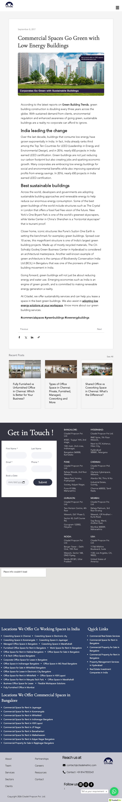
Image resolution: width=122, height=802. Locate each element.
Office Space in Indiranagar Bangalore (21, 663)
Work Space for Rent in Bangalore (66, 648)
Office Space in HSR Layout (52, 675)
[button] (118, 8)
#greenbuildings (54, 318)
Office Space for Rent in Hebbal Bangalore (23, 652)
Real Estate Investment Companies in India (100, 671)
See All (110, 356)
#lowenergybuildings (77, 318)
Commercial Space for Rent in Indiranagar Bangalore (28, 719)
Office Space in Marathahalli (61, 679)
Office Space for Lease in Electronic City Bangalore (27, 671)
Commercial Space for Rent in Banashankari (24, 731)
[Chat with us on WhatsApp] (114, 791)
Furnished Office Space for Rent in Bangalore (25, 648)
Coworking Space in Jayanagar (53, 640)
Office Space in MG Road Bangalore (60, 663)
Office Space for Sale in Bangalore (63, 652)
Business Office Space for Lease (19, 683)
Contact (39, 779)
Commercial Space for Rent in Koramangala (24, 711)
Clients (8, 786)
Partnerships (42, 758)
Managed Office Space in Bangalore (20, 643)
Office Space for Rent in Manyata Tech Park (24, 679)
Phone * (35, 462)
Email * (9, 462)
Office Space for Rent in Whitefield (20, 675)
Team (8, 765)
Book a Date (11, 475)
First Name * (12, 448)
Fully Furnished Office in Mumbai (19, 687)
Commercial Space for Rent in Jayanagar (22, 707)
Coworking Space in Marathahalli (57, 643)
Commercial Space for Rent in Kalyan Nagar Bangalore (29, 739)
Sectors (9, 779)
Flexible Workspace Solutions (51, 683)
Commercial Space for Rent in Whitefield (23, 715)
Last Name (36, 448)
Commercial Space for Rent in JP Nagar (22, 727)
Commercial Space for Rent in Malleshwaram (24, 735)
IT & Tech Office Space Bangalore (19, 655)
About (8, 758)
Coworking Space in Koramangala (19, 640)
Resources (40, 772)
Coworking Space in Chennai (17, 636)
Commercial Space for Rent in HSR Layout (23, 723)
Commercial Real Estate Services (105, 636)
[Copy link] (38, 338)
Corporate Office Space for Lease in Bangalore (25, 659)
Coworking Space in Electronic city (51, 636)
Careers (39, 765)
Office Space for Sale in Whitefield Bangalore (25, 667)
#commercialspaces (32, 318)
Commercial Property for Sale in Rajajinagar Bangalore (29, 743)
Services (9, 772)
